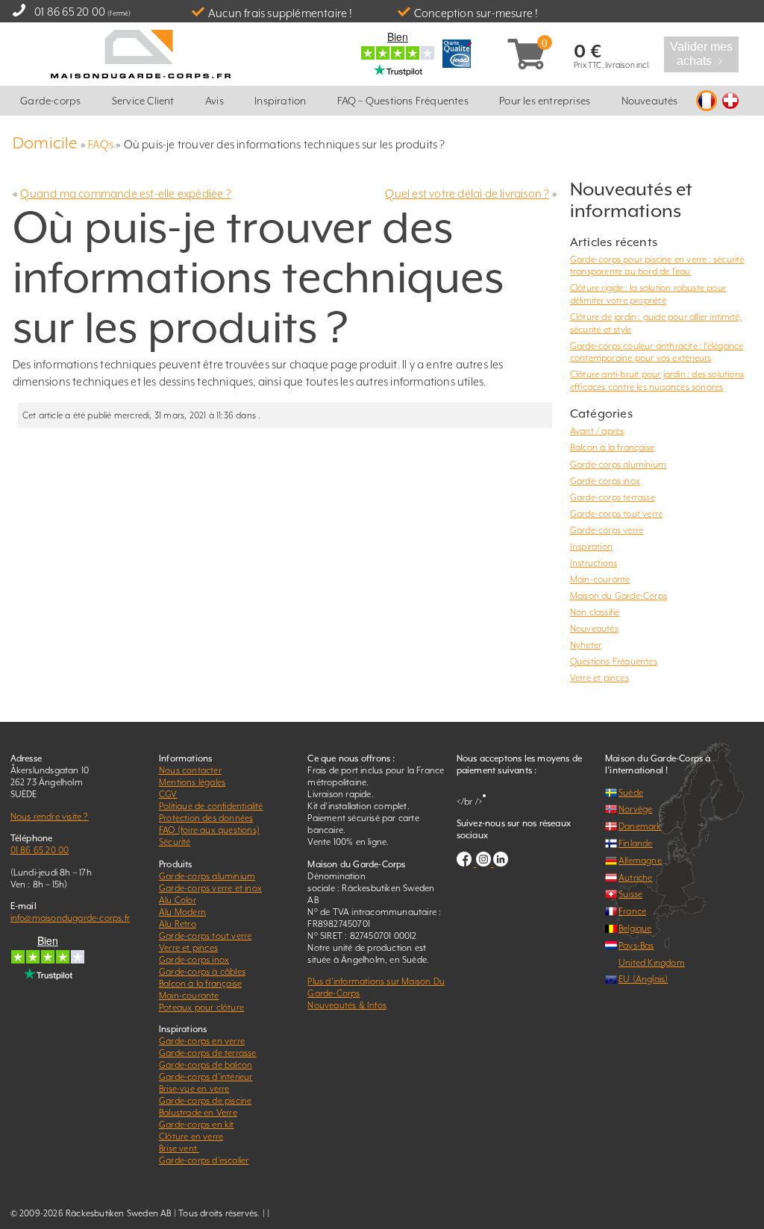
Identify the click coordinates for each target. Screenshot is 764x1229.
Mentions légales (192, 782)
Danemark (640, 826)
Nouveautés (649, 101)
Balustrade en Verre (198, 1112)
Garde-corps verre (606, 530)
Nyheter (585, 645)
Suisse (630, 894)
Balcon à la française (612, 447)
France (632, 911)
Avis (214, 101)
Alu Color (177, 900)
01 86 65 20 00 (69, 11)
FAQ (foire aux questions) (209, 830)
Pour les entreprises (544, 101)
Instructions (593, 563)
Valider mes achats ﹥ (701, 53)
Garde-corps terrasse (612, 497)
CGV (168, 794)
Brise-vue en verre (194, 1089)
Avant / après (597, 431)
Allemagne (640, 860)
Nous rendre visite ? (49, 816)
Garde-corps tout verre (616, 514)
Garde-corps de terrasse (208, 1053)
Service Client (143, 101)
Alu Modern (182, 912)
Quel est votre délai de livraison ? (467, 193)
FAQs (100, 144)
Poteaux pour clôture (201, 1007)
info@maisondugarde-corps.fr (70, 918)
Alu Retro (177, 924)
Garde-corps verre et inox (210, 888)
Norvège (635, 809)
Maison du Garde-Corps (618, 596)
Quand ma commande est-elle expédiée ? (125, 193)
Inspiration (280, 101)
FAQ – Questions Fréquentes (403, 101)
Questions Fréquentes (613, 661)
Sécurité (175, 842)
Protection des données (206, 818)
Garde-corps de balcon (205, 1065)
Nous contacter (190, 770)
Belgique (635, 928)
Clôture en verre (191, 1136)
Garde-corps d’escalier (203, 1160)
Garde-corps (50, 101)
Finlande (636, 843)
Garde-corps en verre (202, 1041)
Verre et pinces (599, 678)
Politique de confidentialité (211, 806)
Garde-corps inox (605, 481)
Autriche (636, 878)
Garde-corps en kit (196, 1124)
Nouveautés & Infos (346, 1005)
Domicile (45, 142)
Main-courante (600, 579)
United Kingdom (652, 963)
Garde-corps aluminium (618, 464)
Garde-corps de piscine (205, 1101)
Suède (631, 793)
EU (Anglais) (643, 979)
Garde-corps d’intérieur (206, 1077)
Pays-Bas (636, 945)
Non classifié (595, 612)
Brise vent (179, 1148)
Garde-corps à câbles (202, 971)
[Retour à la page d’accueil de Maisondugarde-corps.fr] (141, 52)
